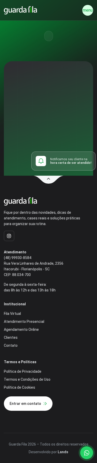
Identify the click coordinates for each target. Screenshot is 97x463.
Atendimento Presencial (24, 321)
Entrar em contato (25, 404)
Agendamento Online (21, 329)
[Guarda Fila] (20, 10)
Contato (11, 345)
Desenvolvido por (48, 452)
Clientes (11, 337)
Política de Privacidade (22, 371)
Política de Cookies (19, 387)
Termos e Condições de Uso (27, 379)
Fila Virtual (12, 313)
